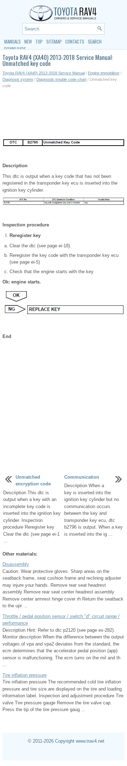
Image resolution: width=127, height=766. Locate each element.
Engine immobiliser (104, 73)
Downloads (15, 48)
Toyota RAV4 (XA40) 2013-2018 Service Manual (43, 73)
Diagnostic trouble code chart (61, 79)
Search (95, 41)
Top (39, 41)
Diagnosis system (17, 79)
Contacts (74, 41)
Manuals (12, 41)
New (28, 41)
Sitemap (54, 41)
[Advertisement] (63, 113)
